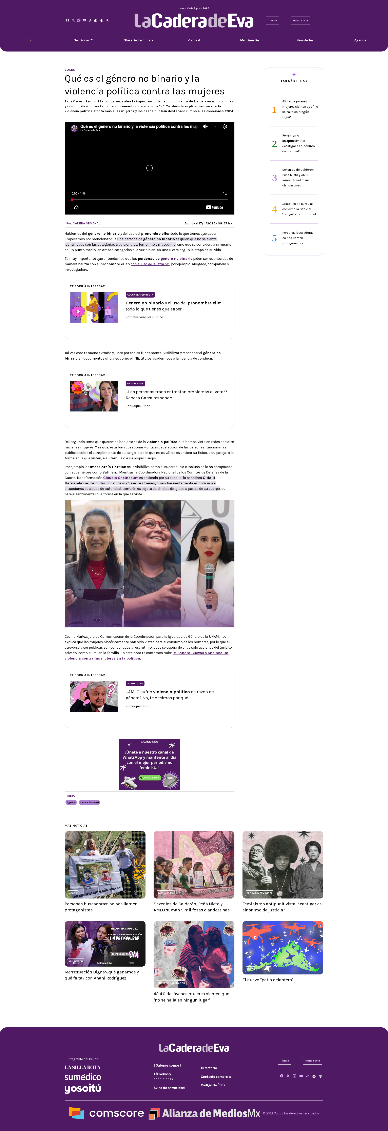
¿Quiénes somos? (167, 1065)
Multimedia (249, 40)
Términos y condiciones (163, 1076)
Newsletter (304, 40)
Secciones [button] (82, 40)
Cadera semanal (89, 802)
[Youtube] (84, 20)
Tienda (272, 20)
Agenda (360, 40)
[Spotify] (95, 20)
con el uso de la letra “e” (150, 264)
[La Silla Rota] (83, 1067)
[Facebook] (67, 20)
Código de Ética (213, 1085)
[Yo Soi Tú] (83, 1088)
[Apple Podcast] (101, 20)
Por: (83, 223)
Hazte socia (300, 20)
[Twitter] (73, 20)
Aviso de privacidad (169, 1088)
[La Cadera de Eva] (78, 20)
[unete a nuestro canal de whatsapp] (149, 764)
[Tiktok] (90, 20)
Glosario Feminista (139, 40)
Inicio (27, 40)
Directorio (209, 1068)
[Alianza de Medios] (203, 1113)
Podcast (194, 40)
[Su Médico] (83, 1076)
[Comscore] (106, 1113)
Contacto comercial (216, 1077)
